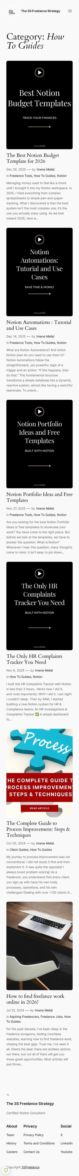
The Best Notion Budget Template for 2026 (32, 158)
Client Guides (19, 849)
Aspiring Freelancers (24, 1016)
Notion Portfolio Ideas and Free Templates (39, 497)
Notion (61, 176)
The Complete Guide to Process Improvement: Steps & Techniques (38, 829)
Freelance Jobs (52, 1016)
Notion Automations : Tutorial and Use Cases (38, 325)
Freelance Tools (21, 176)
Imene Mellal (45, 169)
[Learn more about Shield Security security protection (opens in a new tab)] (5, 1170)
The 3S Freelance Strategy (40, 11)
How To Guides (44, 176)
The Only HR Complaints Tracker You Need (34, 659)
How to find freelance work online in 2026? (35, 999)
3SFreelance (31, 1167)
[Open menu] (70, 11)
